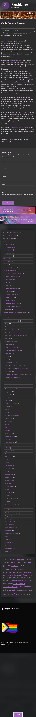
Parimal (7, 463)
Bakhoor (7, 315)
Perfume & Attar (26, 578)
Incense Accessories (9, 247)
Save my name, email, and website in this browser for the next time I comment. (17, 195)
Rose (26, 139)
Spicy (5, 590)
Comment (5, 161)
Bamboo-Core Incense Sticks (25, 31)
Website (4, 184)
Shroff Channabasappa (11, 513)
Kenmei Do (8, 421)
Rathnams (8, 501)
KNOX (6, 427)
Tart (30, 590)
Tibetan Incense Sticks (12, 306)
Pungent (20, 581)
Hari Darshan (8, 395)
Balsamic (20, 559)
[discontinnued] (26, 594)
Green (15, 572)
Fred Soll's (8, 380)
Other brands (8, 457)
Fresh (16, 569)
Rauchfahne (19, 4)
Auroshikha (9, 344)
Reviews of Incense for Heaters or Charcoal (15, 312)
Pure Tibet (8, 483)
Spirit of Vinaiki (9, 522)
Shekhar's (7, 507)
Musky (25, 575)
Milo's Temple (8, 439)
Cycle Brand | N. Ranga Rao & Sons (11, 33)
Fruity (21, 569)
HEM (6, 398)
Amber (14, 560)
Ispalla (7, 409)
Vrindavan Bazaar (10, 548)
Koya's (7, 430)
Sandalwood (7, 142)
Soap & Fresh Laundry (10, 587)
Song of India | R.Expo (11, 516)
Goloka (7, 383)
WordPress (24, 642)
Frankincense (8, 569)
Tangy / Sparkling (21, 591)
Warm (10, 594)
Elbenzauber (8, 371)
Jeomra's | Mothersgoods (12, 415)
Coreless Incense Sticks (11, 294)
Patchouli (15, 578)
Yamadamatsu (9, 551)
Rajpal (7, 489)
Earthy (8, 566)
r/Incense (6, 43)
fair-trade (14, 566)
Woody (17, 594)
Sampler (10, 584)
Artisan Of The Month (8, 238)
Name (4, 169)
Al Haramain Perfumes (11, 330)
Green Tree (8, 386)
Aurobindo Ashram (10, 341)
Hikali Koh (8, 400)
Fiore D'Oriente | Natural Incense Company (16, 374)
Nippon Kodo (8, 451)
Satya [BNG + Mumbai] (11, 504)
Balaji (6, 359)
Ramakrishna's (9, 492)
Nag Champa (7, 578)
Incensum (7, 406)
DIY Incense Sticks (9, 244)
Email (4, 176)
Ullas (6, 539)
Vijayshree (8, 542)
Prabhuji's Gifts (9, 474)
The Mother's (8, 530)
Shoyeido (7, 510)
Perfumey (6, 581)
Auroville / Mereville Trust (12, 350)
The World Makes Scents (11, 533)
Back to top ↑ (5, 644)
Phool (6, 471)
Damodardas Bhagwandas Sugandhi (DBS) (16, 368)
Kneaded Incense (10, 253)
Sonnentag (8, 519)
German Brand (8, 572)
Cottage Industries (11, 347)
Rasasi (7, 495)
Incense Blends (8, 250)
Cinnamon (6, 562)
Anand (7, 333)
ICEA (4, 575)
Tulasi (6, 536)
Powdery (13, 581)
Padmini (7, 460)
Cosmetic (13, 562)
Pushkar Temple (9, 486)
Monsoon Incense (9, 442)
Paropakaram (8, 465)
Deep (29, 562)
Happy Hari (8, 392)
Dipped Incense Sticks (12, 276)
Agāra (6, 327)
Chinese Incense (10, 297)
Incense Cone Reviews (10, 268)
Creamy (19, 562)
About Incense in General (9, 235)
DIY (3, 241)
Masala (9, 35)
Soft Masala (9, 291)
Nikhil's (7, 448)
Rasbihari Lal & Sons (10, 498)
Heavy (20, 572)
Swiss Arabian (9, 524)
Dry (4, 566)
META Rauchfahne (7, 259)
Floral (21, 139)
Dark (24, 562)
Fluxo (7, 282)
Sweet (11, 590)
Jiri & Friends (8, 418)
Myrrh (30, 575)
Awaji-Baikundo (9, 353)
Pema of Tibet (9, 468)
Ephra (16, 45)
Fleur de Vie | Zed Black (11, 377)
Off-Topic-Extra (7, 262)
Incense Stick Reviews (10, 270)
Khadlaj (7, 424)
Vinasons (7, 545)
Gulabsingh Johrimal (10, 389)
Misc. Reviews (7, 309)
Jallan (6, 412)
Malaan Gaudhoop (10, 436)
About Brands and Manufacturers (12, 232)
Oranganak (9, 256)
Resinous (27, 580)
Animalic (6, 139)
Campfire (28, 560)
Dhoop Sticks (9, 300)
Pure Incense (8, 480)
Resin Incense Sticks (11, 288)
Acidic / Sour (7, 559)
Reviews (5, 265)
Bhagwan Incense (10, 362)
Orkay (6, 454)
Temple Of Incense (10, 527)
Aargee (7, 324)
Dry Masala (9, 279)
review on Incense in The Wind (21, 127)
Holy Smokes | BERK (10, 403)
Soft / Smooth (25, 587)
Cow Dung (14, 139)
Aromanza (7, 338)
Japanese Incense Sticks (12, 303)
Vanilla (5, 594)
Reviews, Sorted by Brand (11, 321)
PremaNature (8, 477)
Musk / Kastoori (17, 575)
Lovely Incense (9, 433)
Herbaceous (27, 572)
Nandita (7, 445)
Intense (8, 575)
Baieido (7, 356)
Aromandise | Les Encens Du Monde (15, 335)
